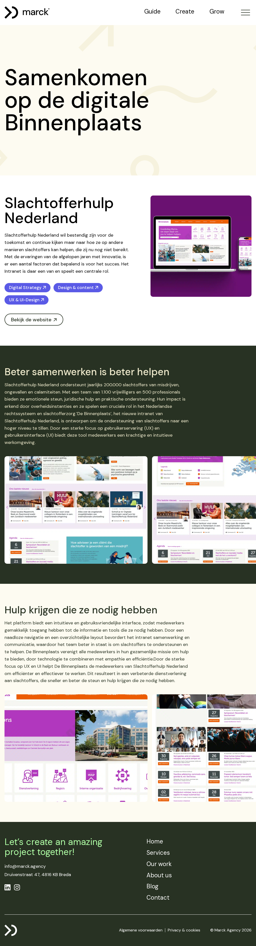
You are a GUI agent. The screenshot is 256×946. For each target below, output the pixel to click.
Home (154, 841)
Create (185, 11)
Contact (158, 897)
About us (159, 875)
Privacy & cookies (184, 930)
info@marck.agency (25, 866)
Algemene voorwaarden (140, 930)
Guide (152, 11)
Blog (152, 886)
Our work (159, 864)
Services (158, 853)
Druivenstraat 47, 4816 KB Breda (37, 875)
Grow (217, 11)
